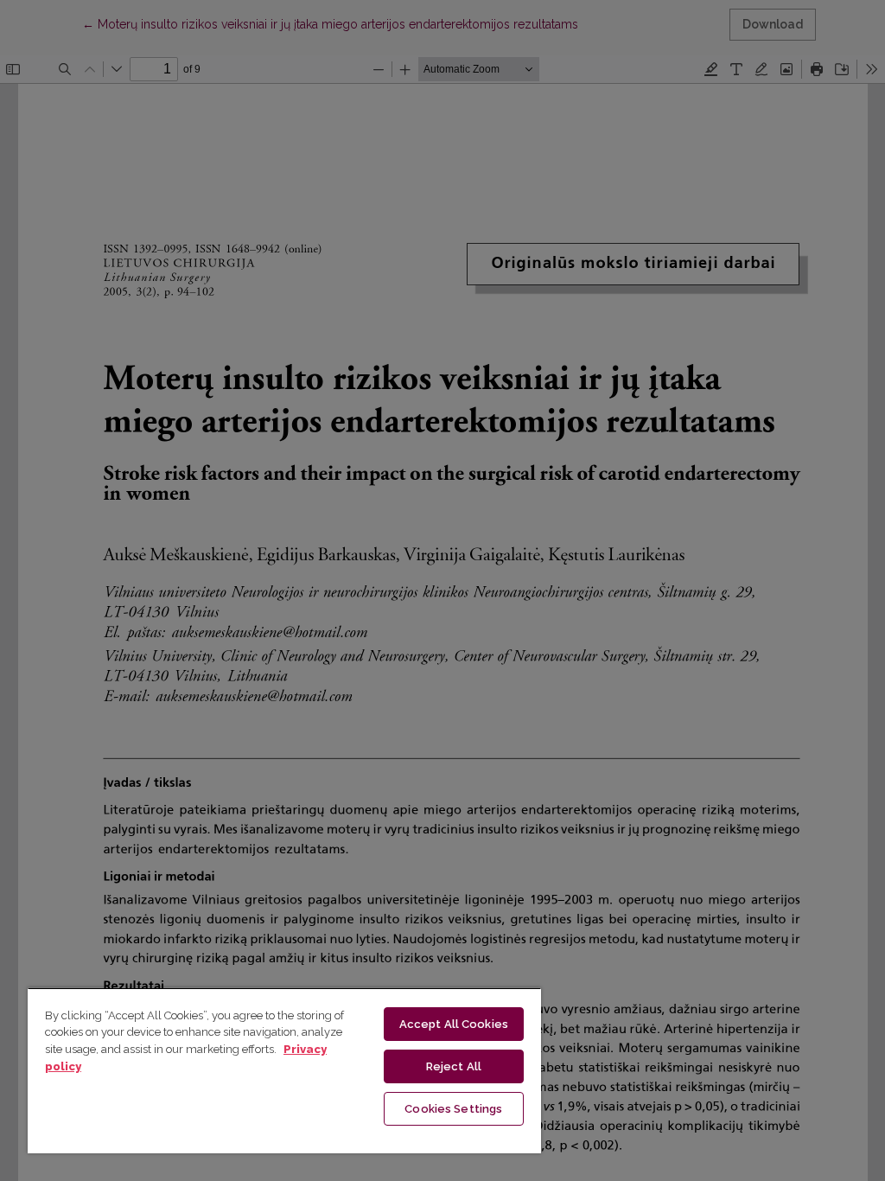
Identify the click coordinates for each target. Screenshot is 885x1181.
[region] (284, 1070)
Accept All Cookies (453, 1024)
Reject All (453, 1066)
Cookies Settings (453, 1108)
